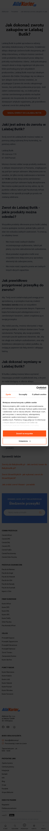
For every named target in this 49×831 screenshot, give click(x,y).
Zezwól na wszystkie (24, 433)
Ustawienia (23, 441)
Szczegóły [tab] (23, 394)
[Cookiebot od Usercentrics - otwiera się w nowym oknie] (36, 388)
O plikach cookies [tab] (39, 394)
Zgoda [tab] (8, 394)
